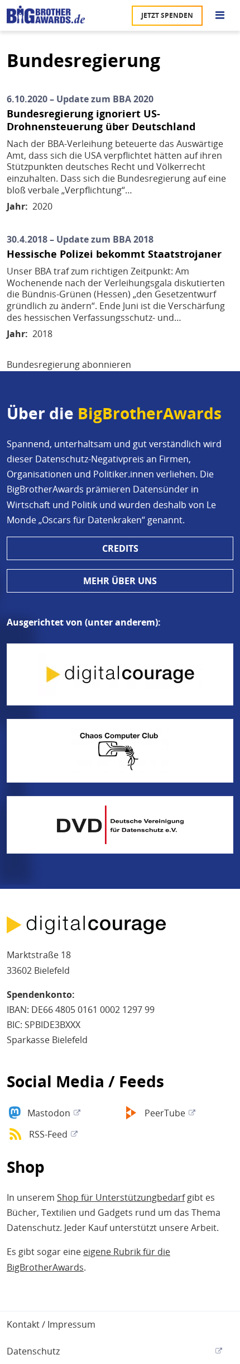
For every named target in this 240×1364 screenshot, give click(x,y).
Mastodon (48, 1113)
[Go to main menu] (220, 15)
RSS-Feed (48, 1134)
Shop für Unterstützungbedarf (121, 1197)
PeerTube (165, 1113)
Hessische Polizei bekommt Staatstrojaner (114, 254)
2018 (42, 334)
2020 (42, 206)
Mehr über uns (120, 581)
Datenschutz (33, 1351)
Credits (120, 548)
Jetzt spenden (167, 15)
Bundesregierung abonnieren (69, 364)
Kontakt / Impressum (51, 1324)
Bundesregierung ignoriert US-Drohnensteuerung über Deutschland (101, 120)
